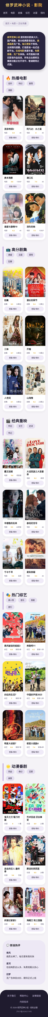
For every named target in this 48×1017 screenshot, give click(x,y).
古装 (20, 254)
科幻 (20, 83)
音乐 (22, 600)
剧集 (20, 12)
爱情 (31, 254)
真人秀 (11, 600)
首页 (5, 12)
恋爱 (31, 771)
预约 (43, 12)
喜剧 (10, 90)
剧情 (31, 83)
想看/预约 (13, 137)
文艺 (20, 426)
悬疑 (10, 254)
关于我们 (11, 995)
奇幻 (20, 771)
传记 (10, 433)
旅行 (10, 607)
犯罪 (10, 261)
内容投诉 (24, 1001)
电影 (13, 12)
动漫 (35, 12)
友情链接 (36, 995)
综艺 (28, 12)
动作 (10, 83)
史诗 (31, 426)
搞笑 (10, 778)
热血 (10, 771)
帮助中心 (24, 995)
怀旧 (10, 426)
